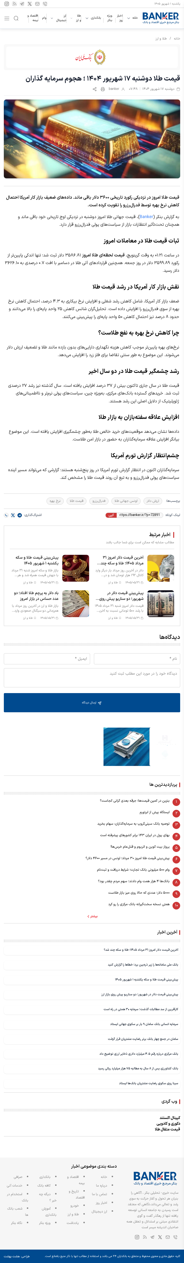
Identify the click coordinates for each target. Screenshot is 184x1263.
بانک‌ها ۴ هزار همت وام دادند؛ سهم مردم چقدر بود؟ (134, 881)
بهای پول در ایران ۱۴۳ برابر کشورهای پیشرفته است (135, 835)
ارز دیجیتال (61, 18)
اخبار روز (120, 18)
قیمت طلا (76, 501)
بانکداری (96, 18)
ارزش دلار (153, 501)
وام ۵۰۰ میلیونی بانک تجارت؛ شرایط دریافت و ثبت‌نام (133, 869)
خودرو (74, 1205)
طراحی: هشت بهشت (17, 1256)
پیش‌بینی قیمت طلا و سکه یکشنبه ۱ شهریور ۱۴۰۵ (146, 979)
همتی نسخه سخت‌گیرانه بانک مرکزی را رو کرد (139, 904)
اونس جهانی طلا (126, 501)
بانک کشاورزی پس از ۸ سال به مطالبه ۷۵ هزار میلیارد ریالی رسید (138, 1068)
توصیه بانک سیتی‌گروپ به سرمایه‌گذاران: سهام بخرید (133, 823)
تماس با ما (99, 1194)
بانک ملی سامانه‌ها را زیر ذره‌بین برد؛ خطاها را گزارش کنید (143, 964)
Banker (146, 217)
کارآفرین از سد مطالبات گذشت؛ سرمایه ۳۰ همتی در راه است (141, 1009)
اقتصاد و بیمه (32, 18)
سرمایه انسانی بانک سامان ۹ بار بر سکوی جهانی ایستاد (144, 1024)
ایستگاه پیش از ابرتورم (155, 812)
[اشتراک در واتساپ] (6, 515)
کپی (111, 515)
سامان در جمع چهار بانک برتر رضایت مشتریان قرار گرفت (143, 1039)
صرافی (18, 1177)
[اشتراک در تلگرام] (19, 515)
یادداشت (73, 1223)
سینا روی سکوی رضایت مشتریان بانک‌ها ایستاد (148, 1083)
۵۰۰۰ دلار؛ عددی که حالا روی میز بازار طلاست (139, 892)
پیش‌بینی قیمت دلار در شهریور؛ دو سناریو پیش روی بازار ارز (139, 994)
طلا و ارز (78, 18)
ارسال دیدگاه (89, 703)
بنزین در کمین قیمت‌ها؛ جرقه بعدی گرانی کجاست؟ (135, 800)
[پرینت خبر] (103, 89)
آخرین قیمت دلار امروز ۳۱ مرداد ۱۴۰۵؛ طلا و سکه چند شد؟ (141, 950)
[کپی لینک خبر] (94, 89)
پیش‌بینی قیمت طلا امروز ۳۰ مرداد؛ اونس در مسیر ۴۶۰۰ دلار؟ (128, 858)
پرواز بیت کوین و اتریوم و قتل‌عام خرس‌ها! (140, 846)
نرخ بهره (55, 501)
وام (44, 18)
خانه (135, 18)
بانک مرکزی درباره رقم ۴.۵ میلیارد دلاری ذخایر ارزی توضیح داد (138, 1054)
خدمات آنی (14, 1185)
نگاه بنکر (16, 1223)
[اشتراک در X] (13, 515)
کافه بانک (44, 1185)
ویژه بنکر (109, 18)
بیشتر (94, 916)
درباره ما (101, 1185)
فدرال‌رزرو (98, 501)
